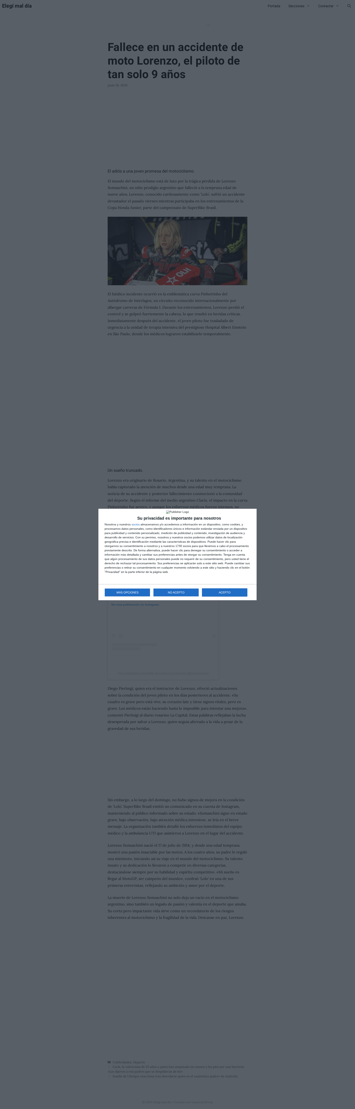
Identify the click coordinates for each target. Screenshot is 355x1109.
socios (135, 524)
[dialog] (177, 554)
